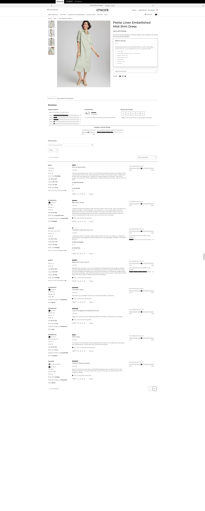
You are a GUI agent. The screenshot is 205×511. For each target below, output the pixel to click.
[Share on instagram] (122, 76)
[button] (156, 14)
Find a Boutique (151, 10)
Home (50, 18)
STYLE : (117, 43)
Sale (55, 18)
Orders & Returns (142, 10)
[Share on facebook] (120, 76)
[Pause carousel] (203, 6)
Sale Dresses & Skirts (65, 18)
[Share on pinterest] (125, 76)
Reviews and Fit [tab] (51, 98)
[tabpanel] (102, 246)
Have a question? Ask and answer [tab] (65, 98)
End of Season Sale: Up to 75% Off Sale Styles (96, 5)
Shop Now (114, 5)
